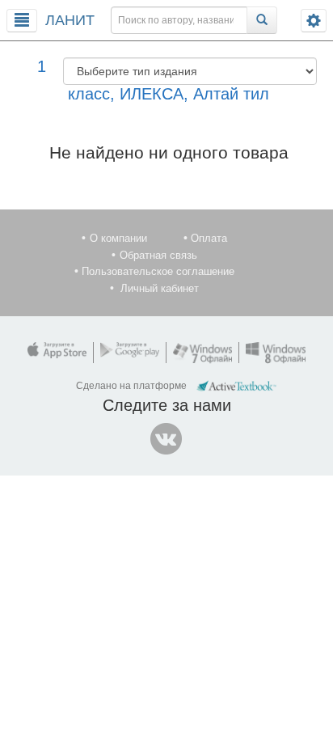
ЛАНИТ (70, 20)
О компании (118, 238)
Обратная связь (158, 255)
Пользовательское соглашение (158, 271)
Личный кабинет (159, 288)
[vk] (166, 439)
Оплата (209, 238)
